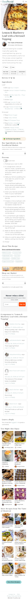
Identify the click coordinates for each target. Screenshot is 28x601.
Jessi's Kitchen (14, 389)
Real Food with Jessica (17, 370)
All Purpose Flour (14, 120)
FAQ (18, 594)
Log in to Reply (10, 334)
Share (6, 67)
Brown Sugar (12, 115)
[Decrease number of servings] (11, 79)
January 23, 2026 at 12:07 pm (14, 376)
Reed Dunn (13, 404)
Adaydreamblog (15, 354)
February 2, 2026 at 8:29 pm (14, 407)
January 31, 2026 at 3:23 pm (14, 393)
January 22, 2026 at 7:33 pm (14, 357)
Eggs (11, 99)
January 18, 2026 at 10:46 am (14, 343)
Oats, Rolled (12, 117)
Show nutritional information (11, 249)
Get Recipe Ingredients (13, 138)
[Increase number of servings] (14, 79)
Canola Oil (14, 102)
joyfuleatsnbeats (15, 340)
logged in (14, 422)
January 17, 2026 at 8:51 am (14, 327)
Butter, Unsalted (14, 123)
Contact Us (11, 594)
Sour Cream (14, 87)
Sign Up (22, 304)
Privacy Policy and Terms (14, 596)
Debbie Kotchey (15, 324)
